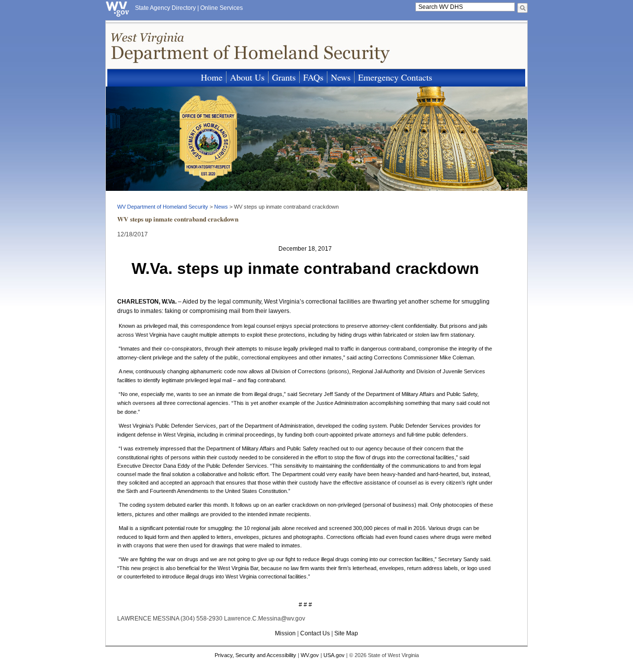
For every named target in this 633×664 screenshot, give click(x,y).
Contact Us (315, 633)
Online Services (221, 8)
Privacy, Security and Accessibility (255, 655)
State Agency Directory (165, 8)
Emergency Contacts (395, 77)
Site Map (346, 633)
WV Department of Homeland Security (162, 207)
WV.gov (310, 655)
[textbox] (465, 6)
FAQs (313, 77)
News (341, 77)
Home (212, 77)
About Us (247, 77)
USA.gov (334, 655)
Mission (285, 633)
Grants (284, 77)
